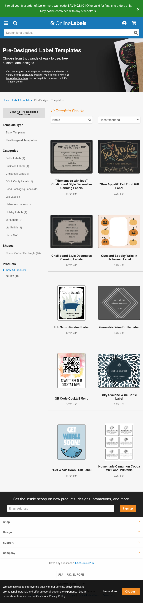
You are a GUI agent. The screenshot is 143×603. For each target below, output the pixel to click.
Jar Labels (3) (14, 220)
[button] (5, 23)
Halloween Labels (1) (18, 204)
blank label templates (17, 78)
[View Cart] (134, 23)
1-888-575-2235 (84, 563)
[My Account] (124, 23)
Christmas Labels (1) (18, 173)
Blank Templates (15, 132)
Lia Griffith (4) (14, 227)
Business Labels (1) (17, 166)
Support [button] (8, 542)
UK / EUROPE (75, 574)
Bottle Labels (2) (15, 158)
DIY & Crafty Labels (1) (19, 181)
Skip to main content (13, 8)
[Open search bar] (15, 23)
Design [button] (7, 532)
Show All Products (15, 270)
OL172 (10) (13, 276)
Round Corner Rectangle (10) (23, 253)
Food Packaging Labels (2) (22, 189)
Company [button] (9, 553)
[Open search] (136, 32)
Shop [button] (6, 522)
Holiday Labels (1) (16, 212)
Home (6, 100)
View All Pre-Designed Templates (24, 113)
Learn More (110, 591)
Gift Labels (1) (14, 196)
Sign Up (128, 508)
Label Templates (22, 100)
